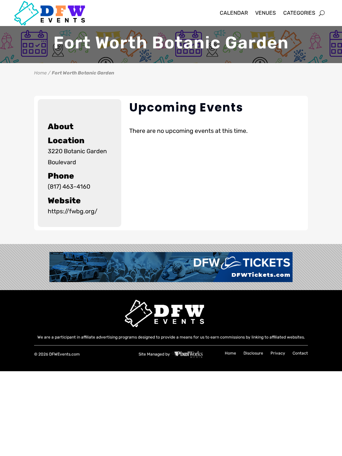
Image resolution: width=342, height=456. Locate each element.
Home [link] (40, 73)
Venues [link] (265, 13)
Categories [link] (299, 13)
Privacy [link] (278, 354)
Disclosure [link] (253, 354)
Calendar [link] (234, 13)
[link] (55, 13)
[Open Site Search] (322, 13)
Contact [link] (300, 354)
